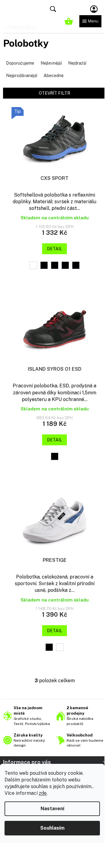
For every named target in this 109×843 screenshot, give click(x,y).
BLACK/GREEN (44, 265)
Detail (54, 248)
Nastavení (52, 808)
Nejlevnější (51, 63)
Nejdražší (77, 63)
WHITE (60, 647)
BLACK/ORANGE (54, 265)
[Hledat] (53, 9)
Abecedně (54, 75)
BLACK (49, 647)
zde (43, 793)
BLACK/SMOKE (76, 265)
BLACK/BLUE (33, 265)
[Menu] (90, 21)
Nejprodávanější (21, 75)
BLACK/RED (65, 265)
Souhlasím (52, 828)
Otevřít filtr (54, 93)
